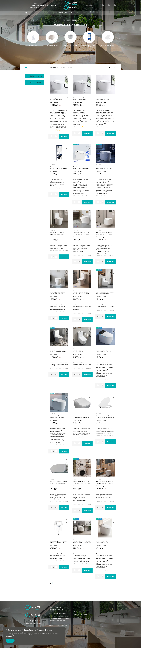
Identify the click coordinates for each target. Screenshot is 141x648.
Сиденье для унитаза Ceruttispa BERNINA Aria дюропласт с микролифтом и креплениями (58, 482)
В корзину (64, 136)
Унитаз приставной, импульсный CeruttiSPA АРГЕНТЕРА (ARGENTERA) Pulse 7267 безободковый (81, 98)
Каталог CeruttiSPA (80, 614)
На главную (78, 608)
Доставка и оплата (80, 617)
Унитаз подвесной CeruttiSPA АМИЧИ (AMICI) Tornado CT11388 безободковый (58, 292)
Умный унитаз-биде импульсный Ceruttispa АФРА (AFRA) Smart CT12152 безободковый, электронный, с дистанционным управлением (82, 167)
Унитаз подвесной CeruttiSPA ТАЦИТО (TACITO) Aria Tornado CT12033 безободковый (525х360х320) (104, 233)
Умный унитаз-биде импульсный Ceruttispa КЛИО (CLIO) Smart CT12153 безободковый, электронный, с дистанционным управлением (105, 167)
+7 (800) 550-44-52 (38, 3)
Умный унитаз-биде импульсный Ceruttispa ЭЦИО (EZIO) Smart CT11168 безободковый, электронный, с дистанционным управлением (105, 350)
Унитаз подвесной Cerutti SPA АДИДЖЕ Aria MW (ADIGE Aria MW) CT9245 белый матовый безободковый (104, 482)
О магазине (78, 611)
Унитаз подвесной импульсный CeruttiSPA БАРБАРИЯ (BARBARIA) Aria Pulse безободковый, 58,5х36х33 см (59, 98)
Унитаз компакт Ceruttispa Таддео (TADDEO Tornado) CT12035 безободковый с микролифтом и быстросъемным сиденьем (57, 233)
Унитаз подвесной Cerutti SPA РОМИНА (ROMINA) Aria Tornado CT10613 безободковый (82, 541)
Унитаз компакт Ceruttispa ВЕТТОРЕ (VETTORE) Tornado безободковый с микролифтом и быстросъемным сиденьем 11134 (82, 292)
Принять (10, 641)
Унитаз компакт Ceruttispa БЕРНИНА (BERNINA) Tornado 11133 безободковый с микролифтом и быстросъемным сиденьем (58, 350)
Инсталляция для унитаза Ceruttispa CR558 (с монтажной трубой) (58, 167)
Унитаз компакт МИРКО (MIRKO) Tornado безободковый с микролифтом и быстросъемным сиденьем (105, 292)
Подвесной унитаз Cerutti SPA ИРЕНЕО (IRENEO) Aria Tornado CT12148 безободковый (81, 233)
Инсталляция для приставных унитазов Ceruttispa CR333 (58, 541)
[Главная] (64, 20)
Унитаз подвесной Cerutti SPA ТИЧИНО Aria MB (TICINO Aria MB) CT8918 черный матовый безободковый (81, 482)
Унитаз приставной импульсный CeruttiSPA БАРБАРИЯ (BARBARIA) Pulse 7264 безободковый (104, 98)
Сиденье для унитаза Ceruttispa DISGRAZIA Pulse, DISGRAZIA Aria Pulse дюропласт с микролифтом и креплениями (82, 416)
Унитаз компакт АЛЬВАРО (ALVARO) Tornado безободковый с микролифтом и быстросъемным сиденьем (82, 350)
